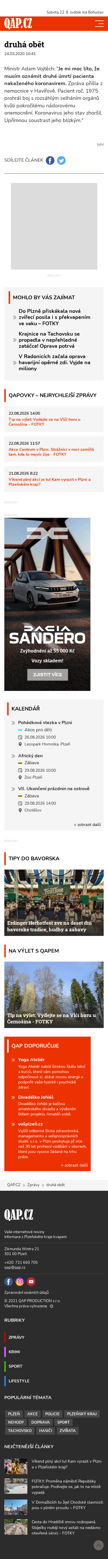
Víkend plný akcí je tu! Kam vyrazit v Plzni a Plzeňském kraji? (50, 481)
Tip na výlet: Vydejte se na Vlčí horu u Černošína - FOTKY (44, 421)
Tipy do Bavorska (34, 858)
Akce (32, 1414)
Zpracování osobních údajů (26, 1292)
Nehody (16, 1422)
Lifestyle (19, 1381)
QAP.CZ (13, 1185)
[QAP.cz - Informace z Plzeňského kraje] (18, 23)
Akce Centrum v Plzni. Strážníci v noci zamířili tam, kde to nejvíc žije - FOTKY (51, 451)
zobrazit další (88, 824)
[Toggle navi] (99, 23)
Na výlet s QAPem (34, 950)
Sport (15, 1366)
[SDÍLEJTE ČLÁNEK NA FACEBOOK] (50, 160)
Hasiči (45, 1430)
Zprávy (33, 1185)
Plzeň (14, 1414)
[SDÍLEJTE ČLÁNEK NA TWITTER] (61, 160)
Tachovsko (20, 1430)
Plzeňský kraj (82, 1414)
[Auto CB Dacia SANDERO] (47, 604)
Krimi (14, 1352)
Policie (52, 1414)
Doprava (40, 1422)
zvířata (68, 1430)
